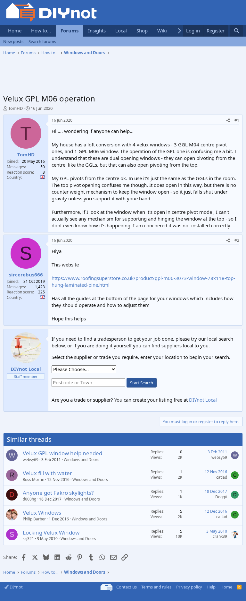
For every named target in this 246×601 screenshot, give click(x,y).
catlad (221, 477)
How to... (41, 30)
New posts (13, 41)
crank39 (220, 536)
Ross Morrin (33, 479)
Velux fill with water (47, 473)
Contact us (126, 587)
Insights (97, 30)
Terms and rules (156, 587)
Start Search (141, 383)
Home (14, 30)
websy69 (30, 459)
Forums (69, 30)
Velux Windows (42, 512)
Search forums (42, 41)
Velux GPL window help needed (62, 453)
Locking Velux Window (51, 532)
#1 (236, 120)
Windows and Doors (81, 459)
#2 (236, 240)
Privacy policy (189, 587)
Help (211, 587)
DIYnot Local (203, 399)
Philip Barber (34, 519)
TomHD (15, 108)
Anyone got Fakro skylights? (58, 492)
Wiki (162, 30)
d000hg (29, 499)
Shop (142, 30)
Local (121, 30)
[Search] (236, 31)
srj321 (28, 538)
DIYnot (16, 587)
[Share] (228, 120)
